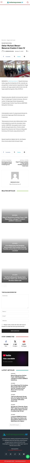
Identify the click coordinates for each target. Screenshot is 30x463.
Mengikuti (15, 340)
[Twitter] (19, 454)
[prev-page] (3, 286)
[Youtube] (24, 454)
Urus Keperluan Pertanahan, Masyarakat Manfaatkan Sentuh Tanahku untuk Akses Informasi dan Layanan (15, 248)
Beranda (4, 40)
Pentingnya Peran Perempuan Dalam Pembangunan (7, 163)
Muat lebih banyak (14, 425)
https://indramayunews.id (15, 184)
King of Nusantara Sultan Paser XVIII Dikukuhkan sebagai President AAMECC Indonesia (15, 219)
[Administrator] (3, 51)
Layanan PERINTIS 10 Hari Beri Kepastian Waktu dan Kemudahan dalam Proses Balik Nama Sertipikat (19, 419)
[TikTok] (15, 454)
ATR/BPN (14, 243)
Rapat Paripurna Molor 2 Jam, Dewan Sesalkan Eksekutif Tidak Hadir (22, 163)
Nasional (15, 215)
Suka (6, 340)
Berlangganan (24, 340)
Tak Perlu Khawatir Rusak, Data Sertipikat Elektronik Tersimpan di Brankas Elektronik (15, 278)
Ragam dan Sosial (11, 40)
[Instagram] (10, 454)
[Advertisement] (15, 21)
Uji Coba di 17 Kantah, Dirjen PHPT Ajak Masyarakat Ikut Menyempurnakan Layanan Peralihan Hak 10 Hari (19, 409)
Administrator (10, 51)
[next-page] (5, 286)
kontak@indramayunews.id (15, 450)
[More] (24, 56)
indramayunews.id (13, 81)
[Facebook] (6, 454)
